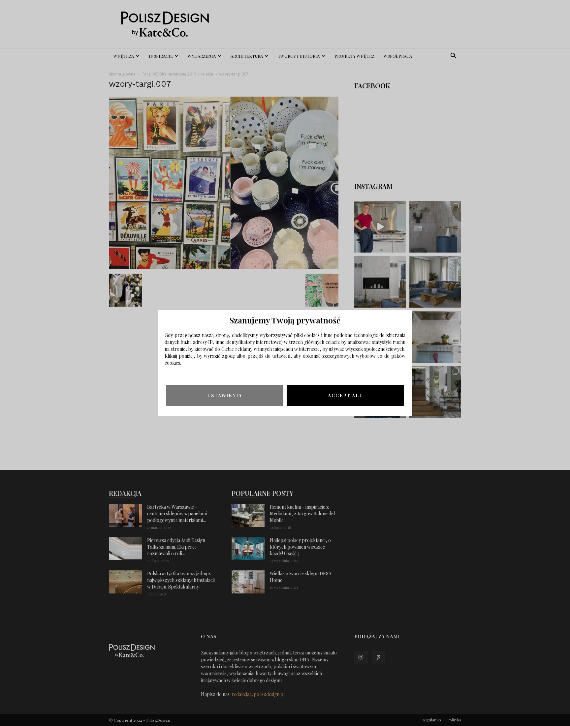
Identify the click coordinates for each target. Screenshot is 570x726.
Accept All (345, 395)
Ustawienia (224, 395)
